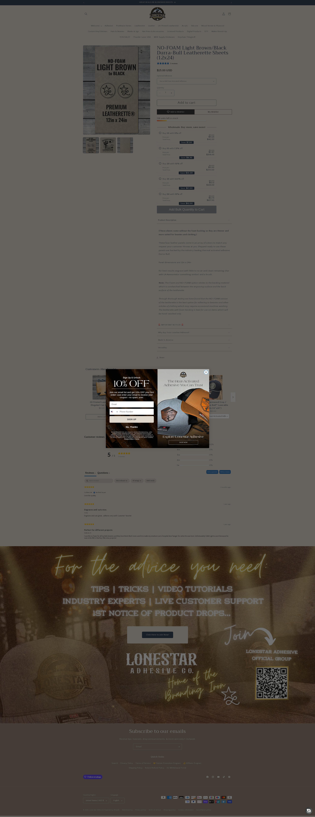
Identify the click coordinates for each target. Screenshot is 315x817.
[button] (308, 810)
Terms (137, 439)
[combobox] (114, 412)
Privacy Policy (129, 439)
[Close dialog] (206, 372)
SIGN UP (131, 419)
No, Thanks (132, 427)
